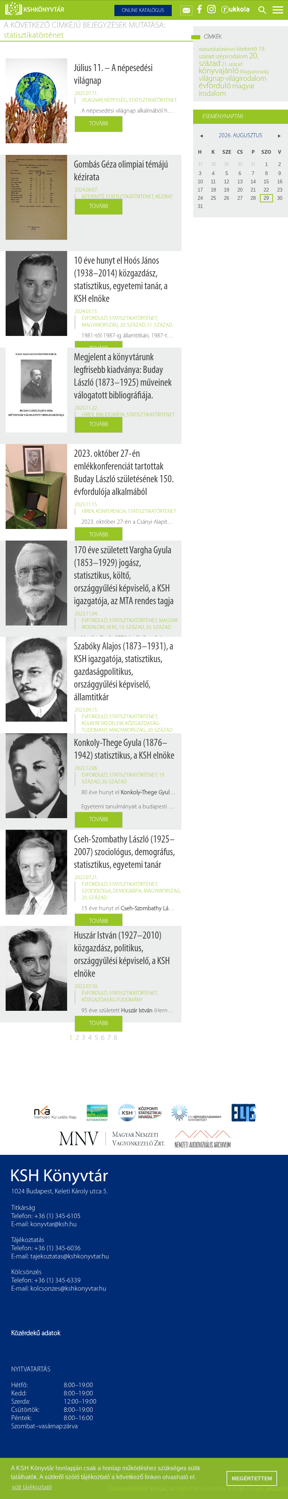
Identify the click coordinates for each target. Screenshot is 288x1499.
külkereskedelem (102, 723)
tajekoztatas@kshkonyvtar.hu (69, 1257)
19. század (131, 627)
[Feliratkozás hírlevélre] (186, 9)
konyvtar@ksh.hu (53, 1224)
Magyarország (100, 325)
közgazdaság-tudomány (112, 1000)
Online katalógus (143, 10)
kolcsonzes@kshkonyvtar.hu (68, 1289)
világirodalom (245, 79)
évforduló (94, 318)
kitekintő (93, 197)
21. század (159, 325)
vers (111, 627)
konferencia (111, 511)
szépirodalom (231, 57)
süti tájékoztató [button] (32, 1487)
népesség (115, 100)
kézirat (164, 197)
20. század (132, 325)
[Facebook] (199, 12)
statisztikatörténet (153, 100)
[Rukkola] (235, 12)
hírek (88, 415)
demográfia (127, 891)
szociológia (96, 891)
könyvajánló (219, 71)
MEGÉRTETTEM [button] (252, 1478)
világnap (92, 100)
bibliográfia (110, 415)
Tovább (98, 124)
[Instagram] (211, 12)
